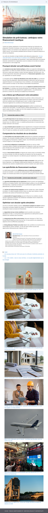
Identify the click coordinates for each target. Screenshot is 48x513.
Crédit (5, 252)
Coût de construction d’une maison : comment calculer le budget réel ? (22, 377)
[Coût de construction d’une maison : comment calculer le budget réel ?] (24, 364)
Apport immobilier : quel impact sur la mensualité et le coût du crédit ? (22, 319)
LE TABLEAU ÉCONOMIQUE (9, 2)
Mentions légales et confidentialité (33, 511)
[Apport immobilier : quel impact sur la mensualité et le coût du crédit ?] (24, 306)
